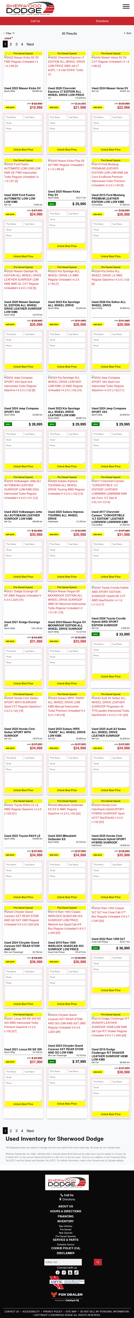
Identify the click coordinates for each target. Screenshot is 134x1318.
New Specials (65, 1232)
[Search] (98, 1262)
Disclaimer (66, 1253)
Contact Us (12, 1311)
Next (30, 44)
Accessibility (31, 1311)
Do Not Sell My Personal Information (104, 1311)
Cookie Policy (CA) (65, 1248)
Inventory (65, 1221)
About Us (65, 1206)
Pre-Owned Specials (65, 1236)
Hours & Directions (65, 1211)
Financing (65, 1216)
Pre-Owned (65, 1229)
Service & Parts (66, 1239)
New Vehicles (65, 1226)
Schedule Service (65, 1244)
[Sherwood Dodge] (30, 8)
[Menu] (126, 7)
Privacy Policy (53, 1311)
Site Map (71, 1311)
